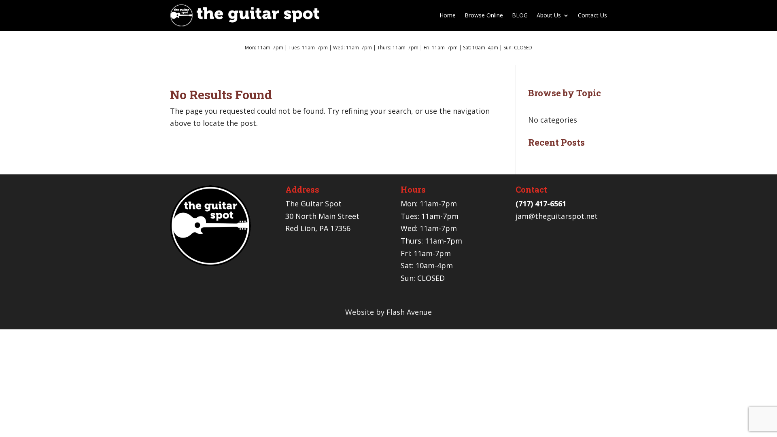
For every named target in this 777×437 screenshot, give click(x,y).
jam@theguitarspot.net (557, 216)
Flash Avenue (409, 312)
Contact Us (592, 15)
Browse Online (484, 15)
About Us (549, 15)
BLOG (520, 15)
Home (447, 15)
